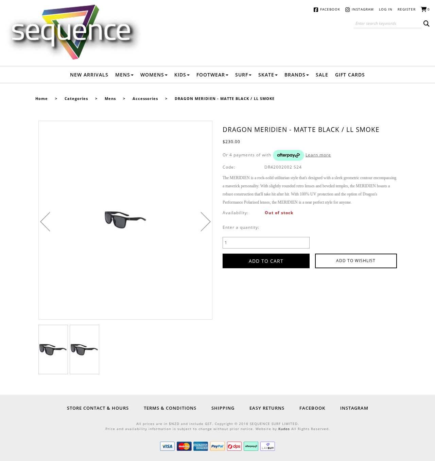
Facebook (330, 9)
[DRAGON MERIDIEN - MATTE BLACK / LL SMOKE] (53, 349)
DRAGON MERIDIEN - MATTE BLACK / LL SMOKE (225, 98)
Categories (76, 98)
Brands (295, 74)
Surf (241, 74)
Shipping (222, 408)
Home (41, 98)
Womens (152, 74)
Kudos (284, 428)
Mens (122, 74)
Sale (322, 74)
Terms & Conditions (170, 408)
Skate (266, 74)
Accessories (145, 98)
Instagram (363, 9)
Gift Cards (350, 74)
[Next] (206, 222)
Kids (180, 74)
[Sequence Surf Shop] (73, 32)
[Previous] (45, 222)
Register (407, 9)
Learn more (318, 155)
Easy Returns (266, 408)
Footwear (210, 74)
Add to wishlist (356, 260)
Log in (386, 9)
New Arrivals (89, 74)
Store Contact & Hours (98, 408)
